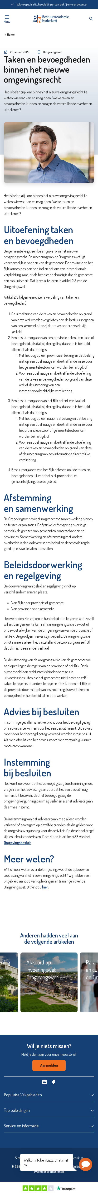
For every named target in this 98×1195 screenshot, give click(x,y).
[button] (85, 1164)
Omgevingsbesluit (17, 842)
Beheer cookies (73, 1158)
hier (45, 887)
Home (11, 34)
